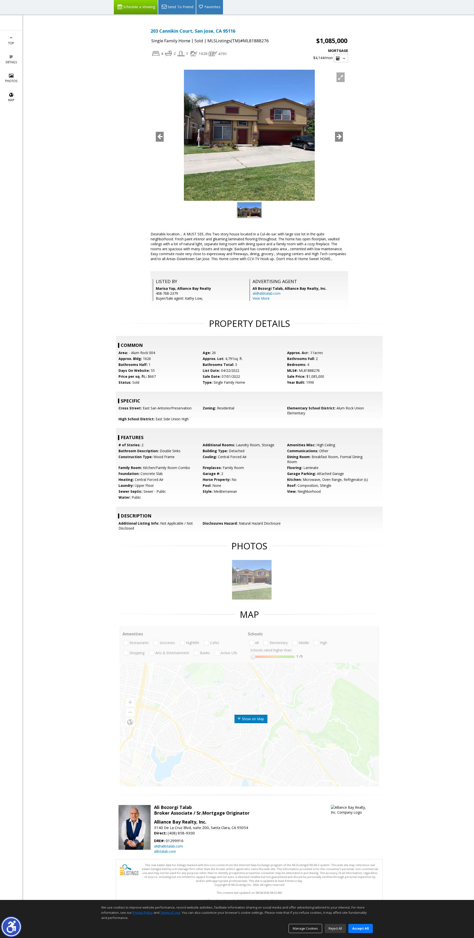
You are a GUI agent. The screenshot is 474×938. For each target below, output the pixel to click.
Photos (11, 81)
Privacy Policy (143, 912)
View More (261, 298)
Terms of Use (170, 912)
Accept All (360, 928)
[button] (11, 926)
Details (11, 62)
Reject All (335, 928)
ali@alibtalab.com (266, 293)
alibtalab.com (165, 851)
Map (11, 100)
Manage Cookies (305, 928)
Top (11, 43)
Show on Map (252, 718)
